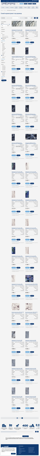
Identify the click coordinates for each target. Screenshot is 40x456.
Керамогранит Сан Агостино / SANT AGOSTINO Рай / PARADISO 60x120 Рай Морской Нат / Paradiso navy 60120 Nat (31, 369)
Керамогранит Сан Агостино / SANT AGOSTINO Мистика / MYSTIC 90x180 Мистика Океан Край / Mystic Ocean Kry (17, 31)
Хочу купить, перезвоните (15, 70)
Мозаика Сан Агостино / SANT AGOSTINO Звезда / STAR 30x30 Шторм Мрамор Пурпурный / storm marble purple (31, 313)
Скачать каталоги (29, 7)
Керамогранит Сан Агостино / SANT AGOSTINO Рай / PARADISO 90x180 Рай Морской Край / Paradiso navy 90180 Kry (31, 341)
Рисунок (2, 64)
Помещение (3, 29)
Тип (1, 33)
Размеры (2, 60)
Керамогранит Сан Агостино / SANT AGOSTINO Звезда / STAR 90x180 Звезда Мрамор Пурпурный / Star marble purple (17, 201)
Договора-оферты (21, 438)
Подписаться (26, 436)
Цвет (2, 42)
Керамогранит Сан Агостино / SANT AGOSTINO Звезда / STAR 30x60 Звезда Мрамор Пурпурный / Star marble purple (17, 285)
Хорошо (13, 453)
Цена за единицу (3, 21)
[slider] (9, 24)
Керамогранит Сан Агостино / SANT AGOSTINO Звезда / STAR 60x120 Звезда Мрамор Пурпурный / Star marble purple (31, 229)
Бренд (2, 27)
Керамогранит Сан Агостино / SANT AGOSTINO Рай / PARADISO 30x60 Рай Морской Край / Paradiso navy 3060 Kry (17, 397)
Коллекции (12, 7)
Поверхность (3, 62)
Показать (3, 80)
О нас (19, 447)
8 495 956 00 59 (35, 0)
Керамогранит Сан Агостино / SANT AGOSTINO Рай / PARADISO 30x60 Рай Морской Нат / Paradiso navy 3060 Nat (30, 397)
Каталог (3, 7)
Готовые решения (16, 7)
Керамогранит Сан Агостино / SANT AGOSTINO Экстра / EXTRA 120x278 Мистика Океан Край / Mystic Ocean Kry (17, 341)
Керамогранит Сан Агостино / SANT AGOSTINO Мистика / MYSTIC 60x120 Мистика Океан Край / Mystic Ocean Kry (31, 31)
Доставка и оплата (31, 447)
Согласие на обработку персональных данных (15, 437)
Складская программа (20, 7)
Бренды (7, 7)
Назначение (3, 31)
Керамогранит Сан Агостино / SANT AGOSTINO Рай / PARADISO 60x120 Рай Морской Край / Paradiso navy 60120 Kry (17, 369)
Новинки (25, 7)
